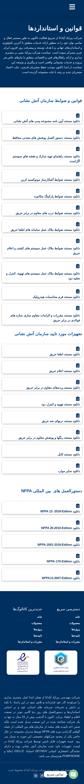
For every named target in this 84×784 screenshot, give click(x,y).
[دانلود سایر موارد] (77, 465)
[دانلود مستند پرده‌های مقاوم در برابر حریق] (77, 382)
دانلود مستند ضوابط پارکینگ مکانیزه (57, 196)
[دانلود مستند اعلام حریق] (77, 365)
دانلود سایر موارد (69, 471)
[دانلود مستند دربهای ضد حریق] (77, 415)
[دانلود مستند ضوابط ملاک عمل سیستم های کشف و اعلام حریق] (77, 240)
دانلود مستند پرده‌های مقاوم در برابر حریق (53, 387)
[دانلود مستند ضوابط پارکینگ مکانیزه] (77, 190)
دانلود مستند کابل (69, 454)
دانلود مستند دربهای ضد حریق (61, 421)
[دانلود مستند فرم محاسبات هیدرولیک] (77, 291)
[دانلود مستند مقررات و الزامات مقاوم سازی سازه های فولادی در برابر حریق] (77, 308)
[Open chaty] (73, 774)
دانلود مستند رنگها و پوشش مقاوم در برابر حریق (49, 437)
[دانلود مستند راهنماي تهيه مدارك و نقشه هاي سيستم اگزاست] (77, 149)
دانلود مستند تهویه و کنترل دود (60, 404)
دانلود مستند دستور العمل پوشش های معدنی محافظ (46, 137)
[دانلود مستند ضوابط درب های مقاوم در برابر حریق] (77, 207)
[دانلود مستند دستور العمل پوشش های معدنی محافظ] (77, 132)
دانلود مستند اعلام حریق (64, 371)
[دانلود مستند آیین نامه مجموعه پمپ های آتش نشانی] (77, 115)
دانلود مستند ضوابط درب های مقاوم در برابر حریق (48, 213)
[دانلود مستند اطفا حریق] (77, 348)
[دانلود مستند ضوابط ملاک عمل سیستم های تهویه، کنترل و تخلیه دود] (77, 266)
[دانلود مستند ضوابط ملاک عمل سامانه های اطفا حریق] (77, 224)
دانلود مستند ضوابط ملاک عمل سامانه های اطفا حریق (45, 229)
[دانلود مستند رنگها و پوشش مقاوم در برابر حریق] (77, 432)
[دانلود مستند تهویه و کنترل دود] (77, 398)
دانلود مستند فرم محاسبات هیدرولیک (56, 297)
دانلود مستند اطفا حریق (65, 354)
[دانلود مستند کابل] (77, 448)
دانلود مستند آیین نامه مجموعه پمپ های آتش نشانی (46, 121)
